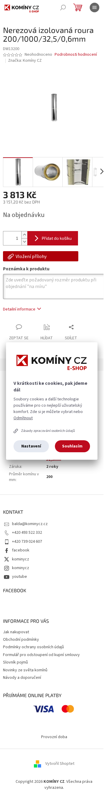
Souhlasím (72, 446)
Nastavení (31, 446)
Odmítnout (23, 418)
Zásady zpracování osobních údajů (48, 430)
